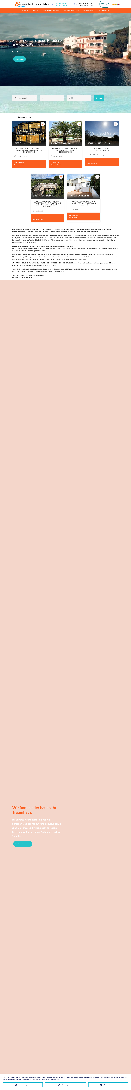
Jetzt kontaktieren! (22, 844)
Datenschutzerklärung (16, 1079)
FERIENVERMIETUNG (71, 10)
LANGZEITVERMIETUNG (51, 10)
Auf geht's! (19, 59)
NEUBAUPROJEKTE (89, 10)
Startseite (25, 10)
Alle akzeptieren (108, 1085)
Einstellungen (65, 1085)
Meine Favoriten (104, 10)
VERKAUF (35, 10)
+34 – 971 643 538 (61, 5)
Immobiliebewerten (105, 3)
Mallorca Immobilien (38, 4)
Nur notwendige (23, 1085)
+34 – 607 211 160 (61, 3)
